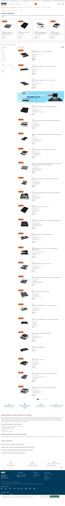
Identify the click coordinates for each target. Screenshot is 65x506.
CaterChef (4, 59)
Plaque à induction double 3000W (38, 347)
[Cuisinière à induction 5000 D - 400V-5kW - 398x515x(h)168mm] (24, 391)
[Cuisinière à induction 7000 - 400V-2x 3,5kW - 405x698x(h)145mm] (24, 377)
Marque (2, 49)
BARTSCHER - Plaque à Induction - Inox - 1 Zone (41, 263)
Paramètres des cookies (44, 496)
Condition (2, 70)
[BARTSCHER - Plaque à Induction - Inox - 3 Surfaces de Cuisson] (24, 308)
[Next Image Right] (30, 55)
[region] (32, 500)
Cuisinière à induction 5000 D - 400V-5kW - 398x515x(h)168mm (44, 387)
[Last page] (46, 399)
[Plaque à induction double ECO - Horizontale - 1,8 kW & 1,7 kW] (24, 69)
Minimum (4, 66)
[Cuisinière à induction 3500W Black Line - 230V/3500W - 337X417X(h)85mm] (24, 224)
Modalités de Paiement (47, 477)
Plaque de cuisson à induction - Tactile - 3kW (40, 291)
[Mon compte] (58, 4)
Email (11, 463)
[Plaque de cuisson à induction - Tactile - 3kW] (24, 294)
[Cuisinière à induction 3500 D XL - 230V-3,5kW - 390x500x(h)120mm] (24, 182)
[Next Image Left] (19, 55)
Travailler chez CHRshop (37, 475)
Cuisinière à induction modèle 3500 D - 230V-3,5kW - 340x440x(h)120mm (46, 120)
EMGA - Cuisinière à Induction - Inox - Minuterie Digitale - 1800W (44, 106)
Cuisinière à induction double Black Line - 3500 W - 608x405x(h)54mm (45, 319)
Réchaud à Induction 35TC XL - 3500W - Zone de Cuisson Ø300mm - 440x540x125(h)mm (45, 249)
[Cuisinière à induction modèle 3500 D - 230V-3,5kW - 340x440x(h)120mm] (24, 124)
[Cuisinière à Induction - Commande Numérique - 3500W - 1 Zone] (56, 26)
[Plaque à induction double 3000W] (24, 350)
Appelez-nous (32, 463)
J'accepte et (51, 465)
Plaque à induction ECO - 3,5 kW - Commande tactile (42, 51)
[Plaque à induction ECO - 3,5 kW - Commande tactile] (24, 55)
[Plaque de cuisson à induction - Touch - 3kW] (24, 26)
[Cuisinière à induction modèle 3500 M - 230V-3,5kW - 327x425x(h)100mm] (24, 196)
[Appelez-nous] (32, 462)
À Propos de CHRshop (36, 474)
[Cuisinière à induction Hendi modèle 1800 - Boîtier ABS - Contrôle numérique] (8, 26)
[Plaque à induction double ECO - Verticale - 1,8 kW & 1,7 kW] (24, 83)
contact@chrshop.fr (23, 476)
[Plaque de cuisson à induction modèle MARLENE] (24, 336)
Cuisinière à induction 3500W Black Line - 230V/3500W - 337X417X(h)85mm (46, 220)
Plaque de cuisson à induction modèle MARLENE (41, 333)
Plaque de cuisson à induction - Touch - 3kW (24, 33)
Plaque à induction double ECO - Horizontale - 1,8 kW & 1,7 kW (44, 66)
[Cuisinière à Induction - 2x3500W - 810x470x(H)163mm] (24, 238)
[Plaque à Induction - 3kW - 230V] (24, 363)
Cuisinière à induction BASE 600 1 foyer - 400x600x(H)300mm (40, 33)
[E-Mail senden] (61, 467)
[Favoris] (61, 4)
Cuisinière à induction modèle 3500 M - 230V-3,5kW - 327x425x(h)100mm (46, 192)
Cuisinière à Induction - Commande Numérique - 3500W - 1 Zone (56, 33)
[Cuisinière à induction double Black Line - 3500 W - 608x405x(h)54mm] (24, 322)
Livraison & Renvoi (46, 478)
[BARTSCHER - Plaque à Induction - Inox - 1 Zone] (24, 267)
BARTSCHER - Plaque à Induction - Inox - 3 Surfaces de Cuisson (44, 305)
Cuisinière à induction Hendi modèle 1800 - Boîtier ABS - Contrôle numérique (7, 33)
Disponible (4, 47)
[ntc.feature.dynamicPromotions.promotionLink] (40, 97)
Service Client (46, 476)
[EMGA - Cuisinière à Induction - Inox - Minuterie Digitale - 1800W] (24, 110)
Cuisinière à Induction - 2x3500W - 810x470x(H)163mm (42, 234)
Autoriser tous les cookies (54, 496)
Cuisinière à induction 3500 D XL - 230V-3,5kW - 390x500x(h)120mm (45, 178)
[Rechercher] (36, 4)
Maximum (11, 66)
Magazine (35, 476)
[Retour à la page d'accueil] (4, 4)
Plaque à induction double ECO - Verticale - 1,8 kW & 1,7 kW (43, 80)
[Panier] (63, 4)
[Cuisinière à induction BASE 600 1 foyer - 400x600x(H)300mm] (40, 26)
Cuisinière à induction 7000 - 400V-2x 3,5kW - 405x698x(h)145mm (44, 373)
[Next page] (44, 399)
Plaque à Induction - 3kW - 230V (38, 359)
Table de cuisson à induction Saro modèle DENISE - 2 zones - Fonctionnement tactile (47, 135)
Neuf (3, 71)
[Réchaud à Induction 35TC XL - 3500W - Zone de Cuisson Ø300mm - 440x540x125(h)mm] (24, 252)
